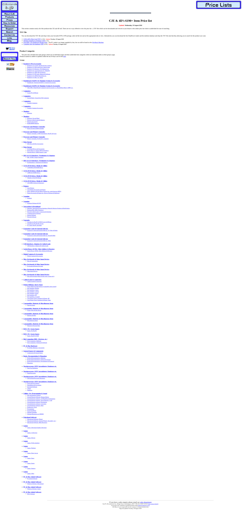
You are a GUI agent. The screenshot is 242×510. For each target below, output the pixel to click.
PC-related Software (32, 478)
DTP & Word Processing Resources (36, 378)
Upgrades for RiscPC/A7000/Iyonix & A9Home (39, 222)
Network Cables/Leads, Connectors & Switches (39, 211)
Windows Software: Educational (35, 483)
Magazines (30, 363)
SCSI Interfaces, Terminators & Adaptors (37, 162)
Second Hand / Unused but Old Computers (38, 98)
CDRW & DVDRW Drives (33, 172)
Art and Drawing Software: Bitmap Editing (38, 397)
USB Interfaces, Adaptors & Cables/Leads (37, 245)
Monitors (29, 113)
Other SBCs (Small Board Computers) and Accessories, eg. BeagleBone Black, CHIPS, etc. (50, 87)
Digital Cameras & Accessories (35, 256)
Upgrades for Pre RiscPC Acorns (35, 223)
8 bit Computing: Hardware (34, 341)
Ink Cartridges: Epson (32, 293)
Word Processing (31, 373)
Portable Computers (32, 103)
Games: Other (30, 473)
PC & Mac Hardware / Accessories (35, 347)
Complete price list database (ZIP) (33, 44)
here (64, 56)
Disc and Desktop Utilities (34, 395)
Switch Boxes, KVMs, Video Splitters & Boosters (39, 251)
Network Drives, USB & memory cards (37, 152)
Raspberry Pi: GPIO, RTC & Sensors (36, 72)
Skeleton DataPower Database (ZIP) (34, 41)
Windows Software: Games (34, 489)
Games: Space (30, 458)
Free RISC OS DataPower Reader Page (35, 42)
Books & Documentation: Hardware (36, 358)
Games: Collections (32, 432)
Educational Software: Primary (35, 419)
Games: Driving (31, 438)
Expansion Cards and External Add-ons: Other (39, 240)
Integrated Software (32, 387)
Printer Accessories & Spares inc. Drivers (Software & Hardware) (43, 193)
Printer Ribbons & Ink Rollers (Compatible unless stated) (41, 286)
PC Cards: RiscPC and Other (34, 225)
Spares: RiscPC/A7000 (33, 336)
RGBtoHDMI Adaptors (33, 123)
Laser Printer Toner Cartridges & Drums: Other (39, 300)
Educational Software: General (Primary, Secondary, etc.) (41, 421)
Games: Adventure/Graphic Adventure (37, 427)
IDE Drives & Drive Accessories (35, 143)
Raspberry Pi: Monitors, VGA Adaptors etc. (38, 69)
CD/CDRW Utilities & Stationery (35, 183)
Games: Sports (31, 463)
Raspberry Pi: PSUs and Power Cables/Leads (38, 67)
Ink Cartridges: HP (32, 295)
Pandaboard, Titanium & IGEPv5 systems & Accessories (41, 82)
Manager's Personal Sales (33, 325)
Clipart (29, 388)
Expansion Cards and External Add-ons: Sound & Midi (41, 235)
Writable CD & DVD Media (34, 177)
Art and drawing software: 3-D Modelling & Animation (41, 398)
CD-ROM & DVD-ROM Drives (35, 167)
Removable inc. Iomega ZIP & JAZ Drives (38, 150)
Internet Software (31, 215)
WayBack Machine (98, 42)
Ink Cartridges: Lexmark (33, 296)
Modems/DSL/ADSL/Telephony (35, 210)
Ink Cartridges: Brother (33, 288)
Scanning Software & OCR (34, 203)
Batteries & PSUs (31, 315)
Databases (29, 390)
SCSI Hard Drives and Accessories (35, 149)
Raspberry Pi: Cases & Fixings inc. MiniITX (38, 70)
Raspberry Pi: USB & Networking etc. (36, 75)
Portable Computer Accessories (35, 108)
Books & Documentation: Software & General (39, 359)
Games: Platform (31, 448)
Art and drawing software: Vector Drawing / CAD (39, 400)
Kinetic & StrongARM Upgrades (35, 128)
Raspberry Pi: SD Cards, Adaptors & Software (38, 74)
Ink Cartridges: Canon (33, 290)
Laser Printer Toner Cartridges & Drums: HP (38, 298)
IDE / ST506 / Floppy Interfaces (35, 157)
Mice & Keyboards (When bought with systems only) (40, 276)
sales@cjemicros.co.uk (144, 505)
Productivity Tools (32, 407)
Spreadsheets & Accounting (34, 385)
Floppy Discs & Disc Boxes (34, 310)
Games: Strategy (31, 468)
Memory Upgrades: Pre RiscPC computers (38, 138)
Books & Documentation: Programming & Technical (40, 361)
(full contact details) (153, 504)
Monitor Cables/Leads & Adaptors (36, 120)
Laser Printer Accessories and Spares (36, 189)
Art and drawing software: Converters (36, 404)
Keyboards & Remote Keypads (35, 266)
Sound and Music (31, 410)
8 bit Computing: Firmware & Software (37, 342)
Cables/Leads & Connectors (34, 281)
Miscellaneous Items (32, 320)
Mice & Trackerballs (32, 261)
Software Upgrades (32, 412)
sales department (146, 502)
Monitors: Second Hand (33, 118)
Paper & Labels (31, 305)
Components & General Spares (35, 353)
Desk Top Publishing (32, 368)
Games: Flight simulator (33, 443)
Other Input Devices (32, 271)
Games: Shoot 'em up (32, 453)
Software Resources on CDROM (35, 414)
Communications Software (34, 213)
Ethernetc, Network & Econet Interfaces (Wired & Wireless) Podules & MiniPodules (48, 208)
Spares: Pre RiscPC (32, 330)
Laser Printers (30, 188)
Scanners (29, 198)
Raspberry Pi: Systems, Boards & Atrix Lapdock (39, 65)
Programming (30, 409)
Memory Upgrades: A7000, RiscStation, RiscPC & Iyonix (42, 133)
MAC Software (31, 494)
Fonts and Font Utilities (33, 383)
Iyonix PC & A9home (32, 92)
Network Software (31, 217)
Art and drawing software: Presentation (37, 402)
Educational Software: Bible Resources (37, 422)
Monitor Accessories (32, 121)
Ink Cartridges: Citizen (33, 291)
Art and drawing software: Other (35, 405)
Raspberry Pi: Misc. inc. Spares (35, 77)
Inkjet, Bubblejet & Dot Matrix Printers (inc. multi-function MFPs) (44, 191)
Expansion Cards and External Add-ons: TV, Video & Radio (42, 230)
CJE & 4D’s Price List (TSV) (32, 39)
